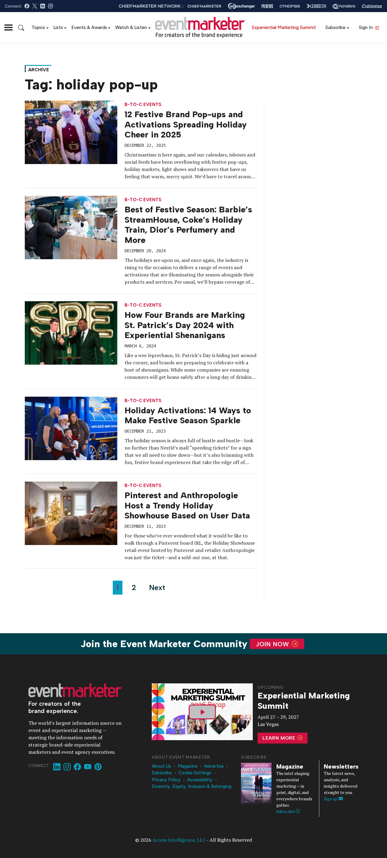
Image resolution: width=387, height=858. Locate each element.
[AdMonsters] (344, 6)
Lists (58, 27)
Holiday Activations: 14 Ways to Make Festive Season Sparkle (188, 415)
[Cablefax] (372, 6)
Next (157, 587)
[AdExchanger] (241, 6)
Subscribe (335, 27)
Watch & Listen (131, 27)
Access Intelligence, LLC (179, 840)
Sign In (366, 27)
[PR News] (267, 6)
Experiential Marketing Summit (284, 27)
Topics (38, 27)
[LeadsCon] (316, 6)
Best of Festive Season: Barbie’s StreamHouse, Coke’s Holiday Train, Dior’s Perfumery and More (188, 224)
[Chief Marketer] (204, 6)
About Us (161, 766)
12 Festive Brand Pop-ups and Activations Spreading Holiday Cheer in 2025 (186, 124)
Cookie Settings (194, 773)
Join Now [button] (273, 643)
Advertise (214, 766)
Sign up (331, 799)
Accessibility (200, 779)
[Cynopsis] (290, 6)
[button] (8, 27)
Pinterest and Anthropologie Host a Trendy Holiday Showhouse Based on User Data (187, 505)
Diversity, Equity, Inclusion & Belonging (191, 786)
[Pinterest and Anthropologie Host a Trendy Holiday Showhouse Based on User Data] (71, 512)
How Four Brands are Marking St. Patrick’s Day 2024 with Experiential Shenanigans (185, 325)
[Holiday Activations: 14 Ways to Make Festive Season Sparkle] (71, 427)
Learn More (279, 738)
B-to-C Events (143, 104)
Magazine (187, 766)
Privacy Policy (166, 779)
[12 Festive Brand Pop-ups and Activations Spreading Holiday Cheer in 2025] (71, 131)
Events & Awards (89, 27)
